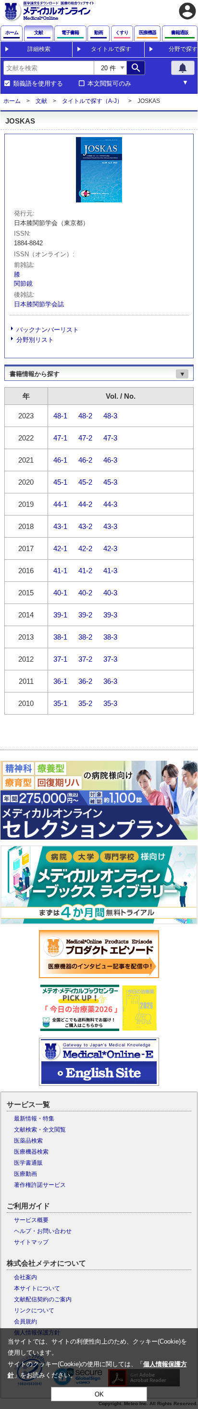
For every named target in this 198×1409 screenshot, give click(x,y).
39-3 (110, 614)
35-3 (110, 703)
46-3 (110, 459)
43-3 (110, 526)
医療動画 (25, 1173)
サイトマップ (31, 1242)
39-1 (60, 614)
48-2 (85, 415)
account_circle (187, 11)
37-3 (110, 658)
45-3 (110, 482)
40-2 (85, 592)
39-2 (85, 614)
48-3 (110, 415)
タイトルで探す (111, 49)
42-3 (110, 548)
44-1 (60, 504)
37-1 (60, 658)
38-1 (60, 636)
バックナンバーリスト (47, 329)
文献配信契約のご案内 (43, 1299)
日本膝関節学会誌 (39, 304)
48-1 (60, 415)
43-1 (60, 526)
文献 (41, 101)
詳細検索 (38, 49)
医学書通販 (28, 1162)
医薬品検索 (28, 1140)
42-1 (60, 548)
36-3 (110, 681)
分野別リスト (35, 339)
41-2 (85, 570)
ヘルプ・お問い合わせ (43, 1231)
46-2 (85, 459)
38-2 (85, 636)
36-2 (85, 681)
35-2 (85, 703)
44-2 (85, 504)
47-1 (60, 437)
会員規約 (25, 1321)
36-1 (60, 681)
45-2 (85, 482)
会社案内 (25, 1277)
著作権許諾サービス (40, 1185)
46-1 (60, 459)
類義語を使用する (38, 83)
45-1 (60, 482)
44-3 (110, 504)
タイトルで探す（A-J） (92, 101)
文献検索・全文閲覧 (40, 1129)
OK (99, 1394)
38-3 (110, 636)
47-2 (85, 437)
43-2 (85, 526)
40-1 (60, 592)
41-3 (110, 570)
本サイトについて (37, 1288)
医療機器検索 (31, 1151)
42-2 (85, 548)
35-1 (60, 703)
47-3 (110, 437)
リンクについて (34, 1310)
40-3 (110, 592)
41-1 (60, 570)
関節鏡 (23, 283)
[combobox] (48, 68)
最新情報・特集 (34, 1118)
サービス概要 (31, 1220)
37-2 (85, 658)
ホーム (12, 101)
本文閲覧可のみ (109, 83)
